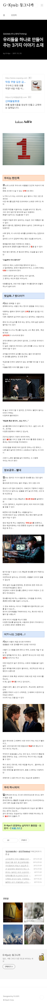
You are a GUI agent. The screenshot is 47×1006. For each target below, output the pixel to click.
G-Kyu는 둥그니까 (18, 5)
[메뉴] (42, 5)
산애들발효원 (12, 101)
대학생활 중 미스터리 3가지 (16, 875)
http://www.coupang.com (16, 78)
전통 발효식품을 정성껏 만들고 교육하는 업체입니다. (23, 106)
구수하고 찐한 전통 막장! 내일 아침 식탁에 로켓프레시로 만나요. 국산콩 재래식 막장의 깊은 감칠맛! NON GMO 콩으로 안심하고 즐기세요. (15, 87)
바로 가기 (16, 828)
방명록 (14, 15)
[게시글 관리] (15, 840)
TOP (42, 997)
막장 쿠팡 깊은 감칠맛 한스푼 (14, 81)
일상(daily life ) (11, 851)
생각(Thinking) (24, 851)
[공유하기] (11, 840)
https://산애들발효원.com (16, 97)
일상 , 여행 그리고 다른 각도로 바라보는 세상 (18, 960)
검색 (36, 5)
